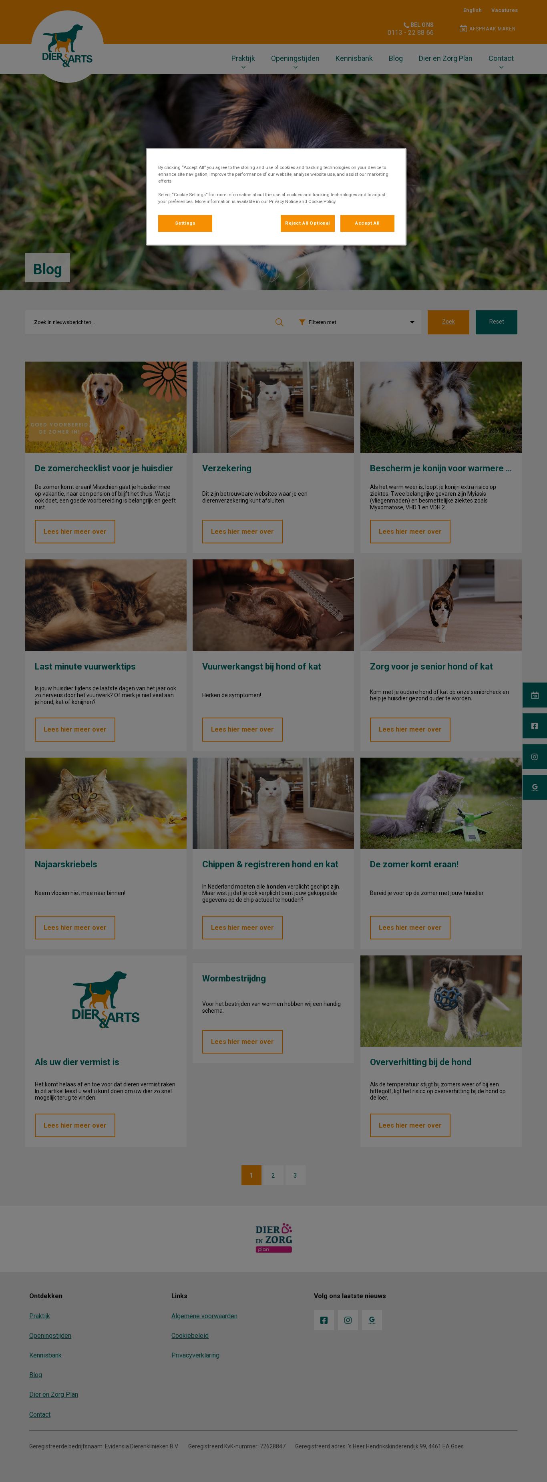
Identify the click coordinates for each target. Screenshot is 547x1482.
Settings (185, 223)
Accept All (367, 223)
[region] (276, 196)
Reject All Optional (307, 223)
